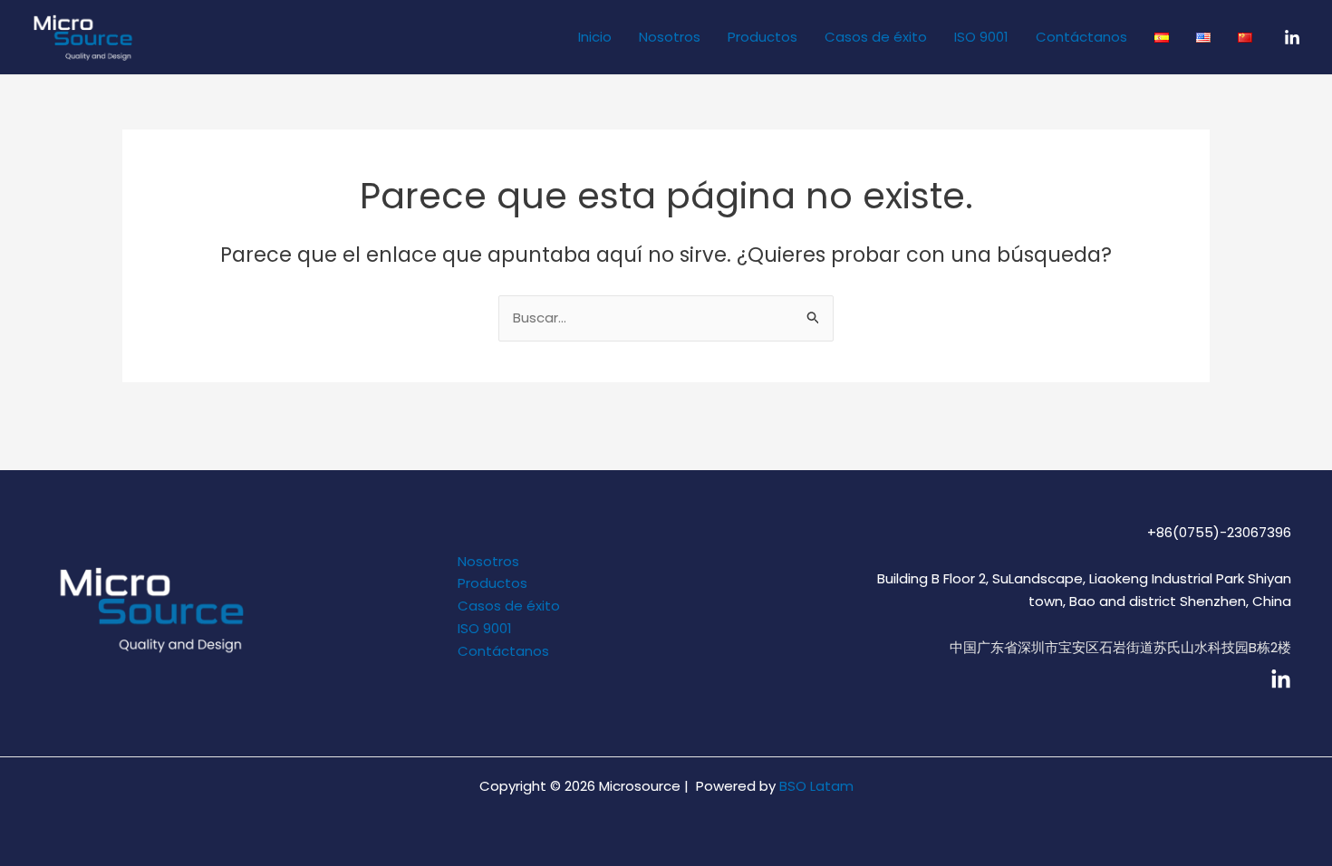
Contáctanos (1081, 36)
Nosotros (669, 36)
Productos (762, 36)
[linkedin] (1280, 679)
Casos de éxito (876, 36)
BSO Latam (816, 785)
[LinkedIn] (1292, 38)
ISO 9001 (981, 36)
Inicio (595, 36)
